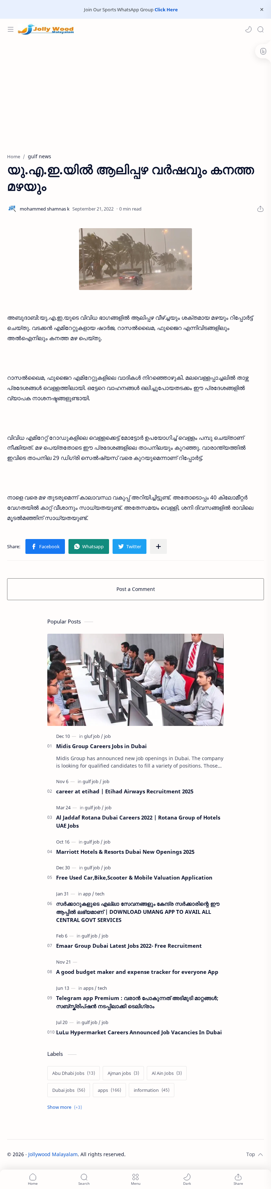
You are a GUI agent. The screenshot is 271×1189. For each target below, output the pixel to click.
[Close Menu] (262, 9)
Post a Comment (135, 589)
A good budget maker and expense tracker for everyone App (137, 971)
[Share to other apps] (158, 546)
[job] (107, 736)
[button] (248, 29)
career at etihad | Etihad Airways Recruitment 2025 (124, 791)
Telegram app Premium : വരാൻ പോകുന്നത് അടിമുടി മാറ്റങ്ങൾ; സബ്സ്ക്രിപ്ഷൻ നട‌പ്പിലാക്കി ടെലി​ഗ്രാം (137, 1002)
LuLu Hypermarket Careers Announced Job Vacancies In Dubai (139, 1032)
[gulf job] (92, 781)
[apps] (90, 988)
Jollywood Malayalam (53, 1154)
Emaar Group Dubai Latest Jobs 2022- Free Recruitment (129, 945)
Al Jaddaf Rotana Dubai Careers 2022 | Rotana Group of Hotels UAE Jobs (138, 821)
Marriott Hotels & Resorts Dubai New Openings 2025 (125, 851)
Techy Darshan (178, 1154)
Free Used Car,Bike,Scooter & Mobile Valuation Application (134, 877)
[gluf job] (93, 736)
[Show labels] (66, 1107)
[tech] (99, 894)
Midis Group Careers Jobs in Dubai (101, 746)
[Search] (260, 29)
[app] (88, 894)
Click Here (166, 9)
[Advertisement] (135, 92)
